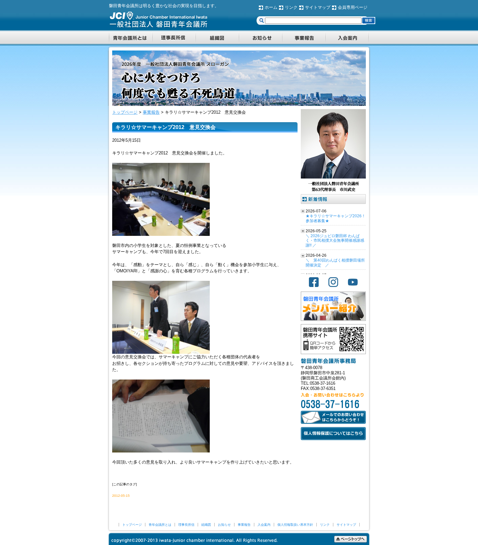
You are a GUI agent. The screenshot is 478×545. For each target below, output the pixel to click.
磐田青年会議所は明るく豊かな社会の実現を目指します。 (164, 5)
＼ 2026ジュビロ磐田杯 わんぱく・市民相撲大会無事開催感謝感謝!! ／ (335, 241)
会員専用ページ (352, 7)
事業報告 (244, 524)
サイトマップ (317, 7)
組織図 (206, 524)
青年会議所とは (160, 524)
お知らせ (224, 524)
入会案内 (264, 524)
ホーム (271, 7)
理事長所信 (186, 524)
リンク (291, 7)
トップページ (132, 524)
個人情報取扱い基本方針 (295, 524)
